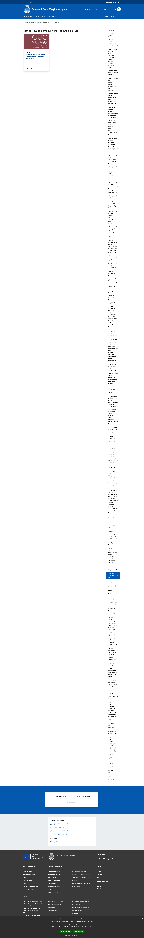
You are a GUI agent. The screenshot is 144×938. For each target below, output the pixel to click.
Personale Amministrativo (30, 887)
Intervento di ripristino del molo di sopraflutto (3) (113, 568)
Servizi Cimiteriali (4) (113, 698)
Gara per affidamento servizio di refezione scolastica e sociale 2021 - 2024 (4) (112, 522)
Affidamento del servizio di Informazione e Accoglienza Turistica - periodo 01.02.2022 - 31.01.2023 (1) (113, 173)
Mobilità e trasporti (53, 893)
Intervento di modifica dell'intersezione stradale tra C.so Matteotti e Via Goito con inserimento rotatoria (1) (112, 555)
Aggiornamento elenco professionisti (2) (112, 281)
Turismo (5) (111, 779)
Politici (25, 884)
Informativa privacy (77, 910)
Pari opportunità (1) (112, 609)
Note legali (75, 913)
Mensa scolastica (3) (112, 595)
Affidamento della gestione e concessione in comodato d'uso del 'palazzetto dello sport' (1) (113, 99)
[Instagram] (100, 9)
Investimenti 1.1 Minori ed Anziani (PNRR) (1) (113, 575)
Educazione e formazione (79, 872)
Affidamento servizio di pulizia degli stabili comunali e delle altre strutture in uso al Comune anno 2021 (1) (112, 262)
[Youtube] (96, 9)
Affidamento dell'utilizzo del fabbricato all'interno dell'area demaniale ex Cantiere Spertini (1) (112, 128)
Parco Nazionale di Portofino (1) (112, 604)
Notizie (99, 872)
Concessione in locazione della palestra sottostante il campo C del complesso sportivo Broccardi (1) (113, 417)
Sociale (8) (111, 754)
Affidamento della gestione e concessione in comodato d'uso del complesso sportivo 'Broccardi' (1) (113, 84)
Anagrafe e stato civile (54, 872)
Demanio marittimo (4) (111, 437)
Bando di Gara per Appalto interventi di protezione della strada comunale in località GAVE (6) (113, 380)
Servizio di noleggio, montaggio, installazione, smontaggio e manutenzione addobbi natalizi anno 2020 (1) (112, 709)
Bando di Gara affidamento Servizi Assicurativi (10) (112, 367)
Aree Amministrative (29, 875)
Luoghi (99, 886)
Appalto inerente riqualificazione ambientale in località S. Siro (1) (113, 333)
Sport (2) (110, 763)
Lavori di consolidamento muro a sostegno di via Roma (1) (112, 584)
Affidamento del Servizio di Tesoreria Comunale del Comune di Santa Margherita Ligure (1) (113, 202)
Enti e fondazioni (27, 881)
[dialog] (72, 927)
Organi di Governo (28, 872)
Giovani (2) (111, 531)
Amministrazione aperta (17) (112, 291)
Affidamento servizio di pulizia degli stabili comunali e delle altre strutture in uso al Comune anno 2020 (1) (112, 246)
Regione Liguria (27, 2)
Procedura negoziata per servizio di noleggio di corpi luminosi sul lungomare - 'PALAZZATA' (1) (112, 639)
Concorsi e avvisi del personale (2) (112, 428)
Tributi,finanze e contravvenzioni (81, 878)
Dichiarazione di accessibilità (80, 916)
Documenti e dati (28, 890)
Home (26, 23)
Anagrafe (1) (111, 303)
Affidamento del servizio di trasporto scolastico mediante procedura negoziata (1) (112, 217)
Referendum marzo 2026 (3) (112, 664)
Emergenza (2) (112, 467)
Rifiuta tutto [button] (79, 931)
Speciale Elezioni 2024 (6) (112, 759)
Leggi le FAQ (51, 907)
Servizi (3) (110, 693)
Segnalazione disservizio (54, 904)
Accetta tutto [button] (65, 931)
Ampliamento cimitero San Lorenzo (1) (111, 297)
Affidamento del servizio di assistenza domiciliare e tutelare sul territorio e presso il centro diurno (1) (113, 145)
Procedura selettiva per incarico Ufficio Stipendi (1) (112, 651)
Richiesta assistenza (53, 910)
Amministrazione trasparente (80, 901)
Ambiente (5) (111, 286)
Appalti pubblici (52, 884)
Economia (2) (111, 442)
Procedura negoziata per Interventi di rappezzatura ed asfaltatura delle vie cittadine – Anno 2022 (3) (112, 623)
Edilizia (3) (111, 445)
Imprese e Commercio (54, 881)
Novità (32, 23)
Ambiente (75, 881)
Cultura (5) (111, 433)
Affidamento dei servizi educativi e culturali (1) (113, 73)
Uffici (24, 878)
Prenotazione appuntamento (56, 901)
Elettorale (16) (112, 448)
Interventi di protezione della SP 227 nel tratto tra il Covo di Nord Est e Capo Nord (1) (113, 540)
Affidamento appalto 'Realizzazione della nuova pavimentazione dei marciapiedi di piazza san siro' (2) (113, 40)
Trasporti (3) (111, 767)
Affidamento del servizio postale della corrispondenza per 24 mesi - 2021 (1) (112, 232)
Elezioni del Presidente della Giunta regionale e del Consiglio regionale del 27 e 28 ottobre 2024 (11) (113, 458)
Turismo (50, 890)
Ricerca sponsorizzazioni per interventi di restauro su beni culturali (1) (112, 673)
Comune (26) (111, 393)
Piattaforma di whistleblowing (80, 907)
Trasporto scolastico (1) (111, 771)
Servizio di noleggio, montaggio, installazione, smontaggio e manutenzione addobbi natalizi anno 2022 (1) (112, 744)
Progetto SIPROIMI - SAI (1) (113, 659)
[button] (72, 935)
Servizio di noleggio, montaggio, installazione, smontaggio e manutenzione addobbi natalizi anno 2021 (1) (112, 727)
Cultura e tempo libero (54, 875)
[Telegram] (104, 9)
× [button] (142, 918)
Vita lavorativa (52, 878)
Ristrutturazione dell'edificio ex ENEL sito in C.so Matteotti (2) (112, 683)
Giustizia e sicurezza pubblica (80, 875)
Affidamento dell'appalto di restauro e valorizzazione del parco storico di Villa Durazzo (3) (113, 112)
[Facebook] (91, 9)
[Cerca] (119, 9)
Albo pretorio (76, 904)
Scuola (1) (110, 690)
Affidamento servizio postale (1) (112, 273)
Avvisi (98, 878)
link (81, 928)
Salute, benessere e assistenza (81, 884)
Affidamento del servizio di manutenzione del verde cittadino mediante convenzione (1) (113, 187)
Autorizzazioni (76, 887)
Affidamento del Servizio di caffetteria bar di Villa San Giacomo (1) (113, 159)
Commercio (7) (112, 389)
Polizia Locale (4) (112, 614)
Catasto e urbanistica (54, 887)
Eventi (99, 889)
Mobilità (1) (111, 599)
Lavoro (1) (110, 590)
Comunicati (100, 875)
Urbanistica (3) (112, 783)
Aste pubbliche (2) (113, 339)
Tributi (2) (110, 776)
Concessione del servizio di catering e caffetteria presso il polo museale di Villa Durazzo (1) (113, 401)
